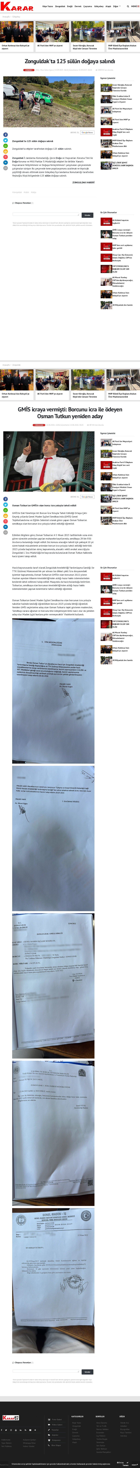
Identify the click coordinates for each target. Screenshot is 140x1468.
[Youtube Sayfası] (17, 1430)
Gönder (87, 215)
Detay (121, 1462)
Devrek (78, 6)
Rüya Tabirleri (125, 1432)
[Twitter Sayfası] (7, 1430)
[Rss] (26, 1430)
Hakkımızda (5, 1440)
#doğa (33, 192)
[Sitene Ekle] (36, 1430)
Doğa (59, 157)
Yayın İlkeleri (6, 1443)
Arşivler (55, 1435)
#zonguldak (17, 192)
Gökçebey (98, 6)
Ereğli (69, 6)
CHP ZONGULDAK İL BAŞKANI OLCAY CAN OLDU (120, 269)
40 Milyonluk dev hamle (122, 305)
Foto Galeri (57, 1419)
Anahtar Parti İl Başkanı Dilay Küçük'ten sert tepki (122, 132)
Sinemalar (100, 1442)
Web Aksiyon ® (132, 1465)
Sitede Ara (124, 1423)
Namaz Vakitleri (102, 1429)
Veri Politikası (6, 1446)
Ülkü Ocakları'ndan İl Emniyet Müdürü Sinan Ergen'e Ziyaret (122, 99)
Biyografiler (125, 1429)
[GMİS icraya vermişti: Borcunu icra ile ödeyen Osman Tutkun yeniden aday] (48, 461)
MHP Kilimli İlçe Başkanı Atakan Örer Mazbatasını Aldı (122, 143)
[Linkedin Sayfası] (22, 1430)
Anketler (123, 1426)
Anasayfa (6, 17)
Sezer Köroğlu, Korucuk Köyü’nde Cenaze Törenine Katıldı (122, 88)
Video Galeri (56, 1424)
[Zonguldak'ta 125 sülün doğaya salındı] (48, 101)
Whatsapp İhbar (29, 1443)
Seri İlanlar (100, 1445)
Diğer (116, 6)
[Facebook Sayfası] (2, 1430)
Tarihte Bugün (101, 1439)
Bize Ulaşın (56, 1445)
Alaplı (108, 6)
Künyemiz (56, 1440)
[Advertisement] (117, 193)
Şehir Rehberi (101, 1449)
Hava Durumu (101, 1423)
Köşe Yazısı (48, 6)
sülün (61, 148)
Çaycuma (87, 6)
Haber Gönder (29, 1446)
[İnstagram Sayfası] (12, 1430)
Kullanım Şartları (29, 1440)
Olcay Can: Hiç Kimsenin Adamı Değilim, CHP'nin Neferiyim (122, 258)
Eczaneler (100, 1432)
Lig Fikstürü (100, 1436)
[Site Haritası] (31, 1430)
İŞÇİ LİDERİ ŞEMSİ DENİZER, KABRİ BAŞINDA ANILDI (122, 165)
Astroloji (123, 1436)
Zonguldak (60, 6)
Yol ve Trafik (101, 1426)
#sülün (26, 192)
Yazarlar (55, 1430)
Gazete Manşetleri (103, 1452)
